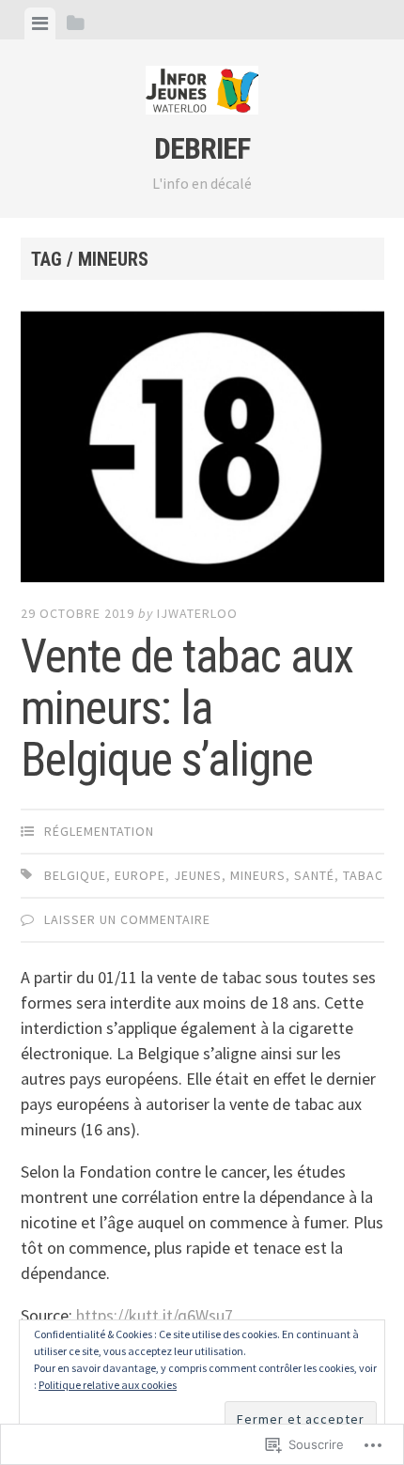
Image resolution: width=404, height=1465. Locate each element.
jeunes (198, 875)
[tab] (39, 23)
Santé (314, 875)
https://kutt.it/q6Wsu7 (154, 1315)
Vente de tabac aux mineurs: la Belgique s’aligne (187, 708)
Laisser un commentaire (127, 919)
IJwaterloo (197, 613)
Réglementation (99, 831)
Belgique (75, 875)
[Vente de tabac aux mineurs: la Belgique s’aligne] (202, 449)
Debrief (202, 148)
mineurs (258, 875)
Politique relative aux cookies (108, 1385)
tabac (363, 875)
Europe (140, 875)
